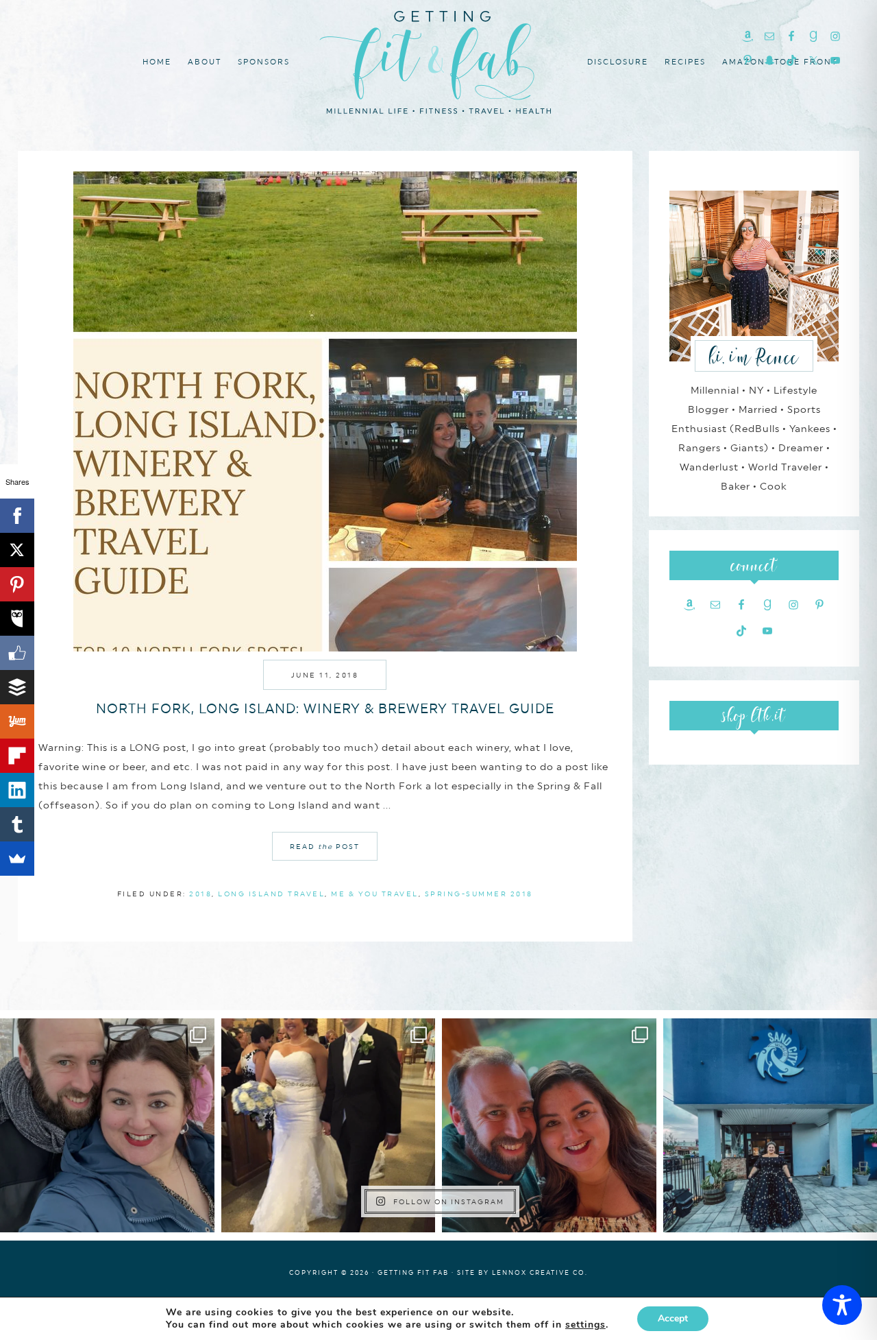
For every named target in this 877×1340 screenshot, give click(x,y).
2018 (200, 893)
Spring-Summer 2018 (479, 893)
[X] (17, 550)
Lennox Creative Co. (540, 1272)
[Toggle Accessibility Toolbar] (842, 1305)
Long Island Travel (271, 893)
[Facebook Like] (17, 653)
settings (585, 1325)
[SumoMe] (17, 858)
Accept (673, 1318)
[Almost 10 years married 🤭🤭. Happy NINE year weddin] (328, 1125)
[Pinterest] (17, 584)
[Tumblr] (17, 824)
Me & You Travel (375, 893)
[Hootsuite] (17, 618)
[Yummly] (17, 721)
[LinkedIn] (17, 790)
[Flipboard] (17, 756)
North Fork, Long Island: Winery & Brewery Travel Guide (325, 708)
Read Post (325, 846)
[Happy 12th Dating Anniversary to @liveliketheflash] (549, 1125)
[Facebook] (17, 516)
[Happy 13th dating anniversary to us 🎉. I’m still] (107, 1125)
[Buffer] (17, 687)
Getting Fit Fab (438, 60)
